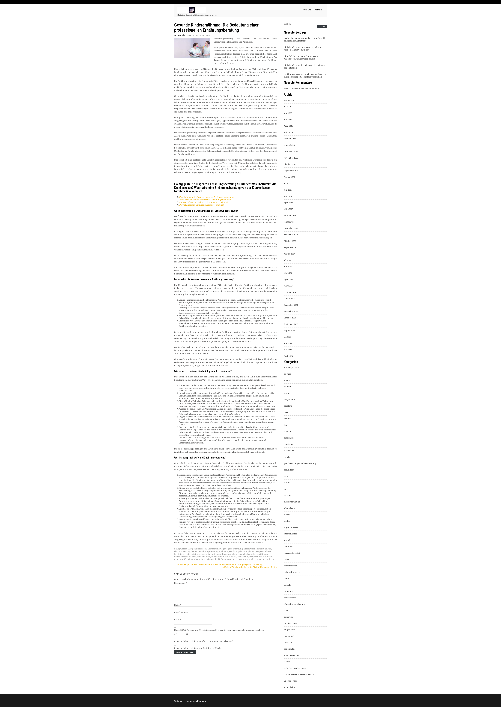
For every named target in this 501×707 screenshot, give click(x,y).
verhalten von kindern (246, 559)
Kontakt (318, 10)
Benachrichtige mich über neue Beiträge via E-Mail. (197, 648)
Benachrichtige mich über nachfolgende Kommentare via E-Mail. (203, 641)
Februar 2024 (290, 292)
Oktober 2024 (290, 241)
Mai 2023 (288, 350)
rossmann (288, 642)
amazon (287, 380)
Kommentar (180, 583)
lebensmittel (242, 556)
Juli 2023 (287, 337)
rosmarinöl (289, 636)
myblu (287, 559)
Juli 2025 (287, 183)
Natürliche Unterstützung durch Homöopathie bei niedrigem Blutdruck (305, 39)
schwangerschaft (292, 655)
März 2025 (288, 209)
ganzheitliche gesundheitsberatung (300, 463)
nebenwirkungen (292, 572)
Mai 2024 (288, 273)
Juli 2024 (287, 260)
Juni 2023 (288, 343)
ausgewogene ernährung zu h (257, 549)
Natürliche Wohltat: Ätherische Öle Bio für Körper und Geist (249, 567)
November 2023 (291, 311)
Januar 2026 (289, 145)
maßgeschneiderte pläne (260, 556)
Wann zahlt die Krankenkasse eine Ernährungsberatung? (205, 200)
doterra (287, 431)
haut (286, 476)
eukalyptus (289, 450)
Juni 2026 (288, 113)
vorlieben (270, 559)
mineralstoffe (180, 559)
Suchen (287, 24)
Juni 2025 (288, 190)
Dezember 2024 (291, 228)
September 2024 (291, 247)
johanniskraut (290, 508)
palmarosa (288, 591)
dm (285, 425)
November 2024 (291, 234)
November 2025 (291, 158)
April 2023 (288, 356)
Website (177, 619)
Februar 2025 (290, 215)
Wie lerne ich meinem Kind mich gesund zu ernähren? (203, 202)
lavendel (287, 540)
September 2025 (291, 171)
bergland (288, 406)
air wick (287, 374)
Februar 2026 (290, 139)
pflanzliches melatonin (294, 604)
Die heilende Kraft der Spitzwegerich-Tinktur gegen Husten (304, 66)
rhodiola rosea (290, 623)
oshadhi (287, 585)
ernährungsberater (189, 551)
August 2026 (289, 100)
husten (287, 482)
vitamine (261, 559)
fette (188, 554)
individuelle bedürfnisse (185, 556)
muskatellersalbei (292, 553)
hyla (286, 489)
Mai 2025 (288, 196)
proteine (231, 559)
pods (286, 610)
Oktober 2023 (290, 318)
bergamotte (289, 399)
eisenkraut (289, 444)
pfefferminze (290, 598)
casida (287, 412)
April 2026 (288, 126)
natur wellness (290, 566)
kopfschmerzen (291, 527)
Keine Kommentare (202, 35)
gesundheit (289, 470)
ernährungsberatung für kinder (213, 551)
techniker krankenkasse (295, 668)
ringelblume (289, 630)
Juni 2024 (288, 266)
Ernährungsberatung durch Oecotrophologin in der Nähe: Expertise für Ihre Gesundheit (305, 75)
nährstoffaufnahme (196, 559)
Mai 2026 (288, 119)
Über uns (307, 10)
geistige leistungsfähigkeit (203, 554)
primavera (288, 617)
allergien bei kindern (197, 549)
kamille (287, 514)
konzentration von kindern (223, 556)
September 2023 (291, 324)
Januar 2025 (289, 222)
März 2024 (288, 286)
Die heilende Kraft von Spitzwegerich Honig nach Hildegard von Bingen (304, 48)
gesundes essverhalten (226, 554)
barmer (287, 393)
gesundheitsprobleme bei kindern (253, 554)
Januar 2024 (289, 298)
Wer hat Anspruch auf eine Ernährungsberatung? (201, 205)
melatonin (288, 546)
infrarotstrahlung (292, 502)
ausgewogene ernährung (231, 549)
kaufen (287, 521)
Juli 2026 (287, 107)
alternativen (213, 549)
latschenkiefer (290, 534)
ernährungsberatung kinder (242, 551)
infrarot (287, 495)
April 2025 (288, 203)
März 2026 (288, 132)
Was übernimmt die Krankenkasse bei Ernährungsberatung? (206, 197)
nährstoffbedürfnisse (216, 559)
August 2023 (289, 330)
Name (177, 605)
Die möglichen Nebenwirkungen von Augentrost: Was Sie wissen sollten (301, 57)
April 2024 (288, 279)
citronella (288, 419)
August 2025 (289, 177)
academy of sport (292, 367)
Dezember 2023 (291, 305)
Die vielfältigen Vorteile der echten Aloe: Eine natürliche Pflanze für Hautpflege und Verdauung (218, 564)
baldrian (287, 387)
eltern (177, 551)
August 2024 (289, 254)
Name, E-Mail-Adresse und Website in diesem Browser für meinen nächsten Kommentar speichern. (219, 630)
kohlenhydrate (203, 556)
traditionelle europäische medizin (299, 674)
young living (289, 687)
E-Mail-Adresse (182, 612)
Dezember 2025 (291, 151)
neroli (286, 578)
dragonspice (289, 438)
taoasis (287, 662)
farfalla (287, 457)
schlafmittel (289, 649)
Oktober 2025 (290, 164)
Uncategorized (290, 681)
